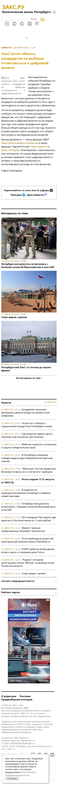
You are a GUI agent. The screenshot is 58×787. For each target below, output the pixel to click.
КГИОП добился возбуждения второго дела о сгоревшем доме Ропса (27, 551)
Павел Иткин (8, 143)
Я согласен (12, 779)
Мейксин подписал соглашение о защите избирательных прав (28, 446)
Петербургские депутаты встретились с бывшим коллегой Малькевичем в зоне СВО (27, 265)
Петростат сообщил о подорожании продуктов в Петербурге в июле (26, 425)
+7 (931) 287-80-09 (11, 743)
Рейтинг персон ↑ (29, 592)
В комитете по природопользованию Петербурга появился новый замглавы (26, 493)
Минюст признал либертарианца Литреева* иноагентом (23, 529)
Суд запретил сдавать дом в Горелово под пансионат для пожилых (26, 435)
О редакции (8, 696)
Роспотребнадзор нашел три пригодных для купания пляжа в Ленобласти (27, 540)
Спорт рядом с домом (14, 317)
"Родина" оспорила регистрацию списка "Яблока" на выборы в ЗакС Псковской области (28, 562)
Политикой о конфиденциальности (20, 774)
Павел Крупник (39, 146)
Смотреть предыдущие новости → (29, 581)
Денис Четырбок (10, 150)
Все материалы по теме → (29, 378)
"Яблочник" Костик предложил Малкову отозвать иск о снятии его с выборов (28, 470)
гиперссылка (18, 716)
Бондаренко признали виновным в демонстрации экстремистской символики (25, 412)
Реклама (25, 696)
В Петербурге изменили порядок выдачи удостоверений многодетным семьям (27, 458)
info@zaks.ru (28, 743)
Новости (6, 47)
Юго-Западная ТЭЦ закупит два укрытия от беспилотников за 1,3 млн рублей (28, 519)
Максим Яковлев (28, 143)
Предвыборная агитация (16, 699)
